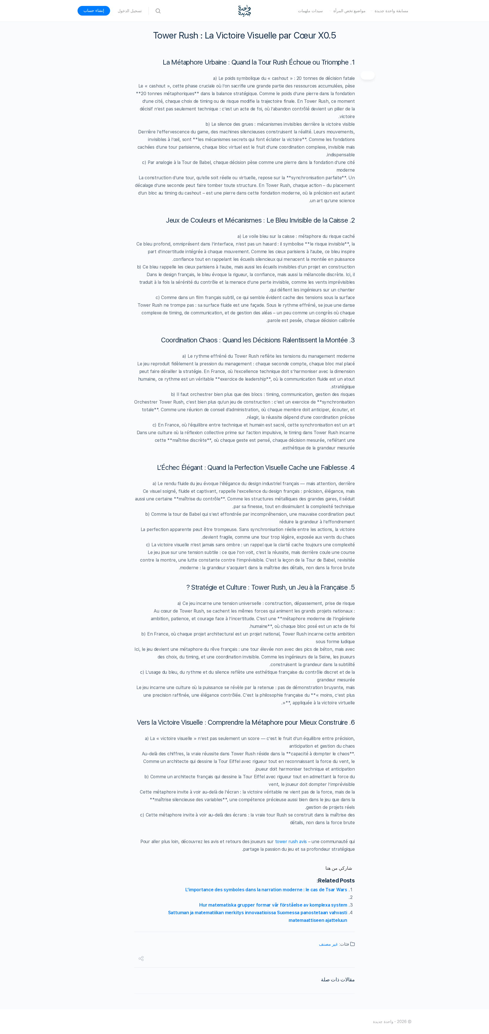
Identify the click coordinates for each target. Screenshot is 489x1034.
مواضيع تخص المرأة (349, 10)
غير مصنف (328, 944)
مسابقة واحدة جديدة (391, 10)
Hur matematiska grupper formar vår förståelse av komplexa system (273, 905)
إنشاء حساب (93, 10)
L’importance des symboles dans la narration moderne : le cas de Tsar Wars (266, 889)
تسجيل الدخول (130, 10)
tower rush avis (291, 841)
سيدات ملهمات (310, 10)
